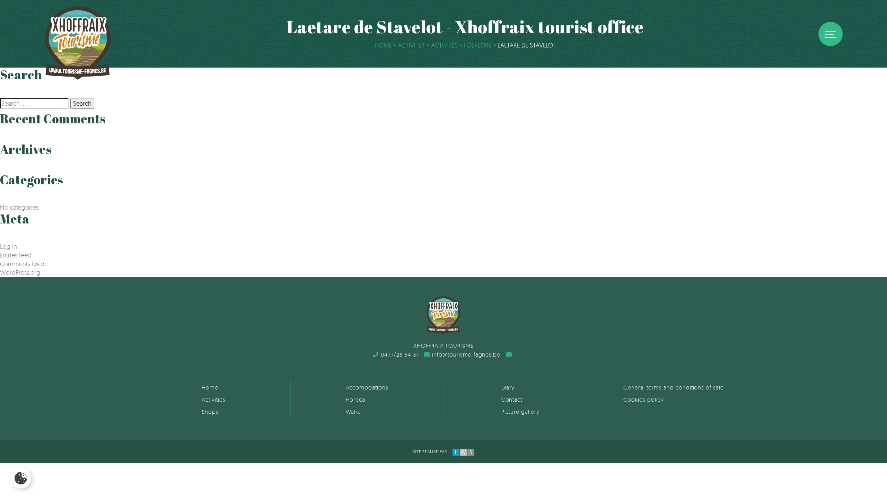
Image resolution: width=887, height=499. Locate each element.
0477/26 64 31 (399, 354)
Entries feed (16, 255)
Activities (214, 399)
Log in (8, 246)
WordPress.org (20, 272)
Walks (353, 411)
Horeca (356, 399)
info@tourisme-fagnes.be (466, 354)
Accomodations (367, 387)
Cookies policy (643, 399)
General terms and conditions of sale (673, 387)
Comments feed (22, 264)
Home (210, 387)
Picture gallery (520, 411)
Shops (210, 411)
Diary (508, 387)
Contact (511, 399)
